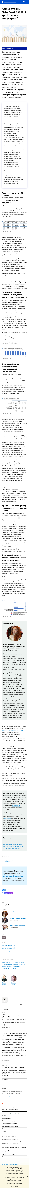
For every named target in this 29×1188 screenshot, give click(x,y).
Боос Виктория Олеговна (17, 912)
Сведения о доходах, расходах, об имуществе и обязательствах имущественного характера (11, 1143)
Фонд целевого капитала (9, 1136)
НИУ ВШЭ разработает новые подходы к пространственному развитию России (14, 1034)
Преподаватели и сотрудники (10, 1126)
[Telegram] (5, 890)
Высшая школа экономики (10, 1)
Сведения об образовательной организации (14, 1147)
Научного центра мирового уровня (12, 730)
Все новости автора (14, 914)
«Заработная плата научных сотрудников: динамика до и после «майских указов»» (13, 846)
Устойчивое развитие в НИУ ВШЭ (11, 1123)
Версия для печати (8, 48)
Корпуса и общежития (8, 1128)
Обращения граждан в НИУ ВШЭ (10, 1134)
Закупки (4, 1131)
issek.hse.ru (7, 818)
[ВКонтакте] (3, 890)
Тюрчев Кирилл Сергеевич (18, 925)
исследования (17, 125)
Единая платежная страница (9, 1154)
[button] (10, 1113)
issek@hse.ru (16, 805)
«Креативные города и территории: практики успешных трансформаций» (13, 875)
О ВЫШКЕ (5, 1115)
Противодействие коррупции (10, 1139)
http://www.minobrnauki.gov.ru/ (10, 1164)
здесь (10, 1174)
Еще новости (5, 1079)
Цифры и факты (6, 1118)
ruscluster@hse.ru (9, 1096)
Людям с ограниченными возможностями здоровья (13, 1150)
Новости (5, 1010)
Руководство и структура (9, 1121)
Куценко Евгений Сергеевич (18, 918)
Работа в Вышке (6, 1156)
